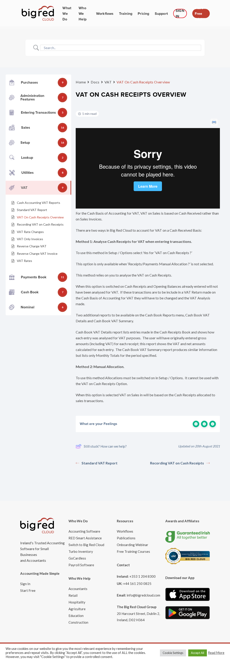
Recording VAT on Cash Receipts (177, 463)
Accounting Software (84, 531)
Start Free (27, 590)
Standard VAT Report (99, 463)
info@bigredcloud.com (143, 595)
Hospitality (77, 602)
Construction (78, 622)
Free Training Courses (133, 551)
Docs (95, 82)
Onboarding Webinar (132, 545)
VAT (108, 82)
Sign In (25, 584)
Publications (126, 538)
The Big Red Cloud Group (137, 607)
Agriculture (77, 609)
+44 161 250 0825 (137, 583)
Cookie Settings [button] (173, 653)
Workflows (125, 531)
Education (76, 616)
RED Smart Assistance (85, 538)
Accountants (78, 589)
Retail (73, 595)
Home (81, 82)
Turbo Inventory (81, 551)
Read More (216, 653)
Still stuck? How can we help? (105, 446)
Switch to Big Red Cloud (86, 545)
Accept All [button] (197, 653)
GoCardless (77, 558)
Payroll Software (81, 565)
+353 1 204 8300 (142, 576)
